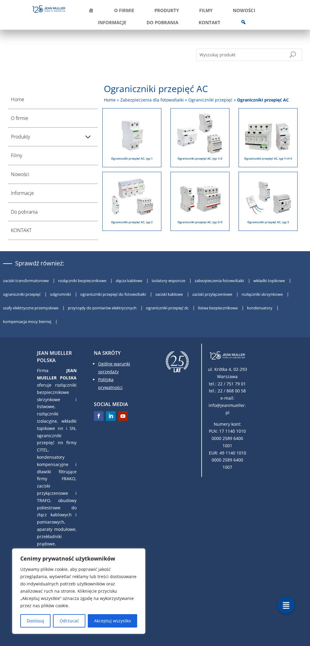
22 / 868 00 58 (232, 391)
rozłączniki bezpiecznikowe (82, 280)
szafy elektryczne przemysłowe (31, 308)
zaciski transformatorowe (26, 280)
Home (17, 99)
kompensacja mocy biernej (27, 321)
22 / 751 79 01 (232, 384)
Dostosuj (35, 621)
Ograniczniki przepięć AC (263, 100)
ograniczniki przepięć (22, 294)
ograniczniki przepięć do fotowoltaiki (113, 294)
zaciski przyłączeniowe (212, 294)
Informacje (112, 22)
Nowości (244, 10)
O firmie (124, 10)
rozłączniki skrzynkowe (263, 294)
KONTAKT (209, 22)
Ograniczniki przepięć (210, 100)
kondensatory (260, 308)
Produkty (166, 10)
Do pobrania (162, 22)
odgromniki (61, 294)
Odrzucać (69, 621)
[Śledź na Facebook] (99, 416)
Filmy (206, 10)
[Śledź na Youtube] (123, 416)
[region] (78, 591)
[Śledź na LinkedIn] (111, 416)
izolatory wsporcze (169, 280)
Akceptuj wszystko (112, 621)
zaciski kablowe (169, 294)
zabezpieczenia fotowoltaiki (220, 280)
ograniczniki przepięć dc (168, 308)
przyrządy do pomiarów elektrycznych (102, 308)
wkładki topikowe (269, 280)
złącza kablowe (129, 280)
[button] (286, 605)
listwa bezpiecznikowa (218, 308)
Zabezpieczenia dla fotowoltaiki (152, 100)
